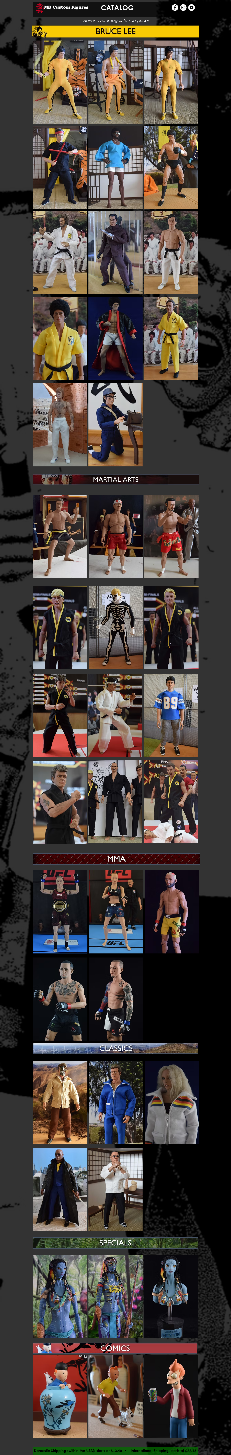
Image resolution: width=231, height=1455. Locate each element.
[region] (60, 82)
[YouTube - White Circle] (191, 7)
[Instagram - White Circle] (183, 7)
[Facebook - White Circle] (175, 7)
